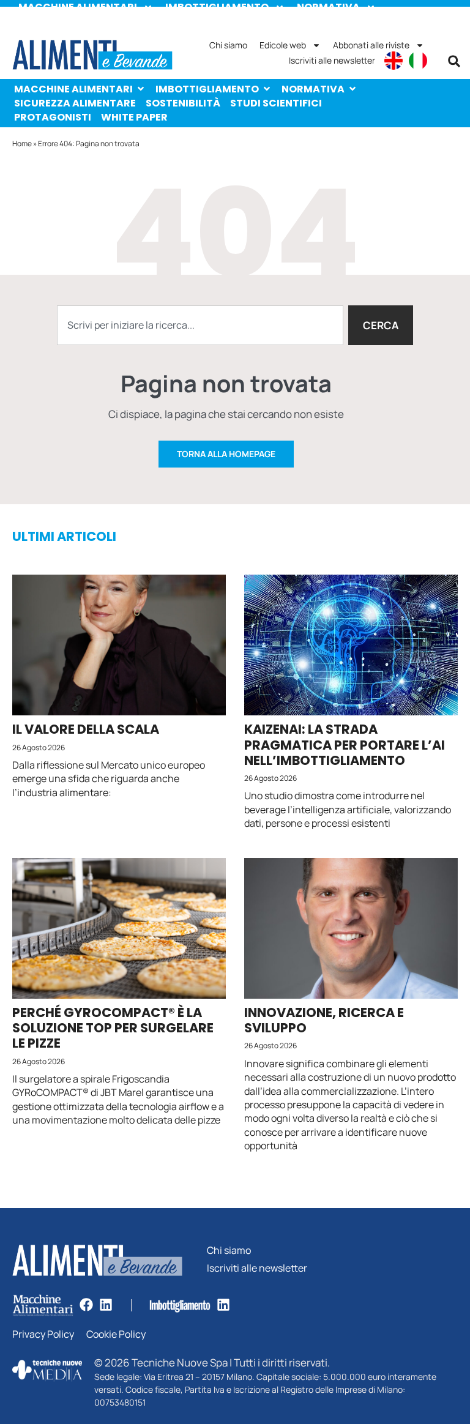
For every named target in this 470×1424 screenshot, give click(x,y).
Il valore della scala (85, 729)
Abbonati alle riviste (371, 45)
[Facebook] (86, 1304)
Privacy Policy (43, 1334)
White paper (134, 117)
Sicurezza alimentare (75, 103)
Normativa (313, 89)
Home (22, 143)
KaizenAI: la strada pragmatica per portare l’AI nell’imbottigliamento (344, 744)
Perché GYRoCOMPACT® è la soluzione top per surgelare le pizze (113, 1028)
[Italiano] (418, 60)
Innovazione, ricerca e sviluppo (324, 1020)
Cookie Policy (116, 1334)
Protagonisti (52, 117)
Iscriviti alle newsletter (332, 60)
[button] (454, 61)
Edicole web (282, 45)
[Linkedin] (106, 1304)
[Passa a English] (393, 60)
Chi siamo (228, 45)
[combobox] (200, 325)
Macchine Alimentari (73, 89)
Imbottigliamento (207, 89)
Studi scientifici (276, 103)
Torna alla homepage (226, 454)
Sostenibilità (183, 103)
